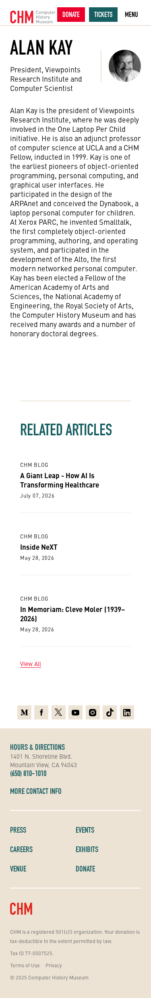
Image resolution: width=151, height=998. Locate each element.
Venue (18, 869)
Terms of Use (25, 965)
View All (30, 664)
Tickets (103, 14)
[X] (59, 712)
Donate (71, 14)
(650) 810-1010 (28, 773)
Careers (21, 849)
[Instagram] (93, 712)
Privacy (54, 965)
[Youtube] (75, 712)
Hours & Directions (37, 747)
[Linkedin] (127, 712)
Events (85, 830)
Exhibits (87, 849)
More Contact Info (36, 791)
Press (18, 830)
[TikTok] (110, 712)
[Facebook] (41, 712)
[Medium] (24, 712)
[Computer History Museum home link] (33, 17)
